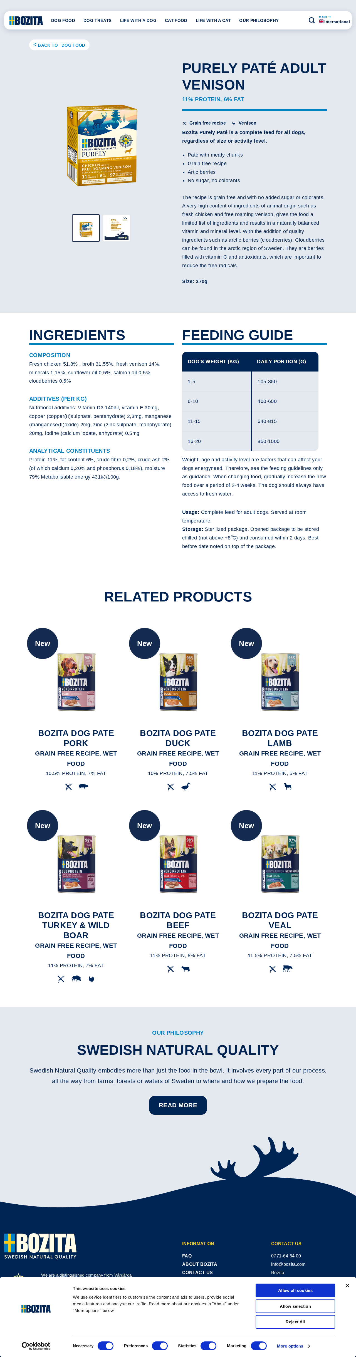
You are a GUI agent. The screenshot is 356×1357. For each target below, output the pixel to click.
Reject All (295, 1321)
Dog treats (97, 20)
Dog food (63, 20)
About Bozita (199, 1264)
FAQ (187, 1256)
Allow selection (295, 1306)
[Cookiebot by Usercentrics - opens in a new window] (36, 1346)
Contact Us (197, 1272)
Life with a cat (213, 20)
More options (290, 1346)
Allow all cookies (295, 1290)
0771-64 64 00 (286, 1256)
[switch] (160, 1345)
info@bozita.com (288, 1264)
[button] (312, 20)
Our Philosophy (259, 20)
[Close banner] (347, 1285)
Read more (178, 1105)
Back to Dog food (61, 45)
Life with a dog (138, 20)
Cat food (176, 20)
